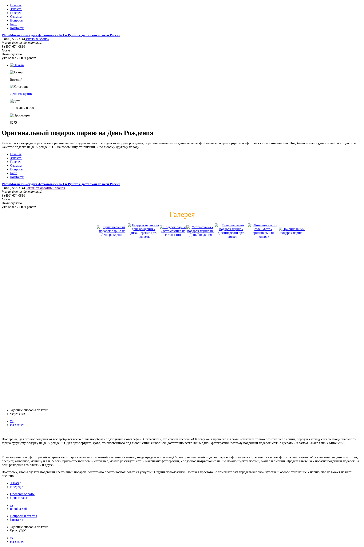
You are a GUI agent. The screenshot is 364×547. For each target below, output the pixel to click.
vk (11, 421)
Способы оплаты (22, 494)
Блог (13, 24)
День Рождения (21, 94)
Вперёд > (16, 487)
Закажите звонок (37, 39)
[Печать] (17, 65)
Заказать (16, 9)
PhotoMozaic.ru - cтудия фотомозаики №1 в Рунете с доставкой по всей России (61, 35)
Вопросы (16, 20)
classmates (17, 425)
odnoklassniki (19, 509)
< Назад (15, 483)
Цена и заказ (19, 498)
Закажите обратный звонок (45, 188)
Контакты (17, 28)
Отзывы (16, 16)
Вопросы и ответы (23, 516)
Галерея (15, 13)
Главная (15, 5)
